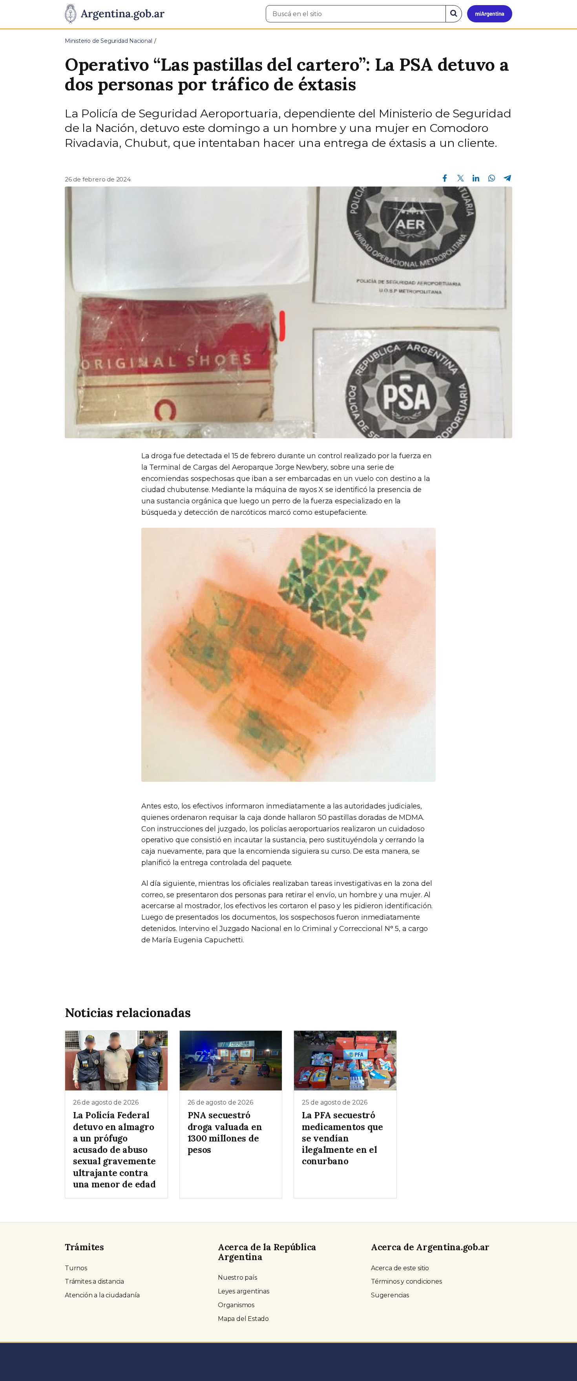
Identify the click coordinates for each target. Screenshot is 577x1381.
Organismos (236, 1305)
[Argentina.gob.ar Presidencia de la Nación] (114, 14)
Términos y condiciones (406, 1281)
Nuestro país (237, 1277)
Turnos (76, 1268)
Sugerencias (390, 1295)
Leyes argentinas (243, 1291)
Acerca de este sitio (400, 1268)
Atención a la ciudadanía (102, 1295)
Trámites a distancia (94, 1281)
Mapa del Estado (243, 1318)
